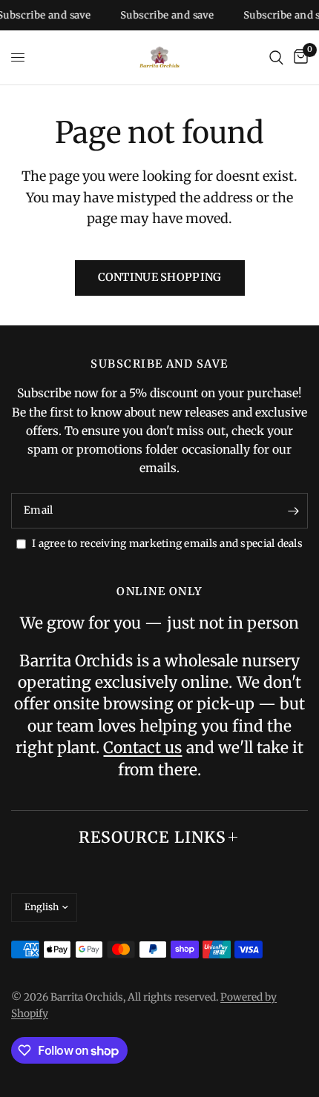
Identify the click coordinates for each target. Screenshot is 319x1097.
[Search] (276, 57)
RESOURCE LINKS (152, 837)
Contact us (142, 748)
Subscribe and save (163, 15)
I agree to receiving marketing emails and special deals (167, 543)
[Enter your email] (293, 510)
